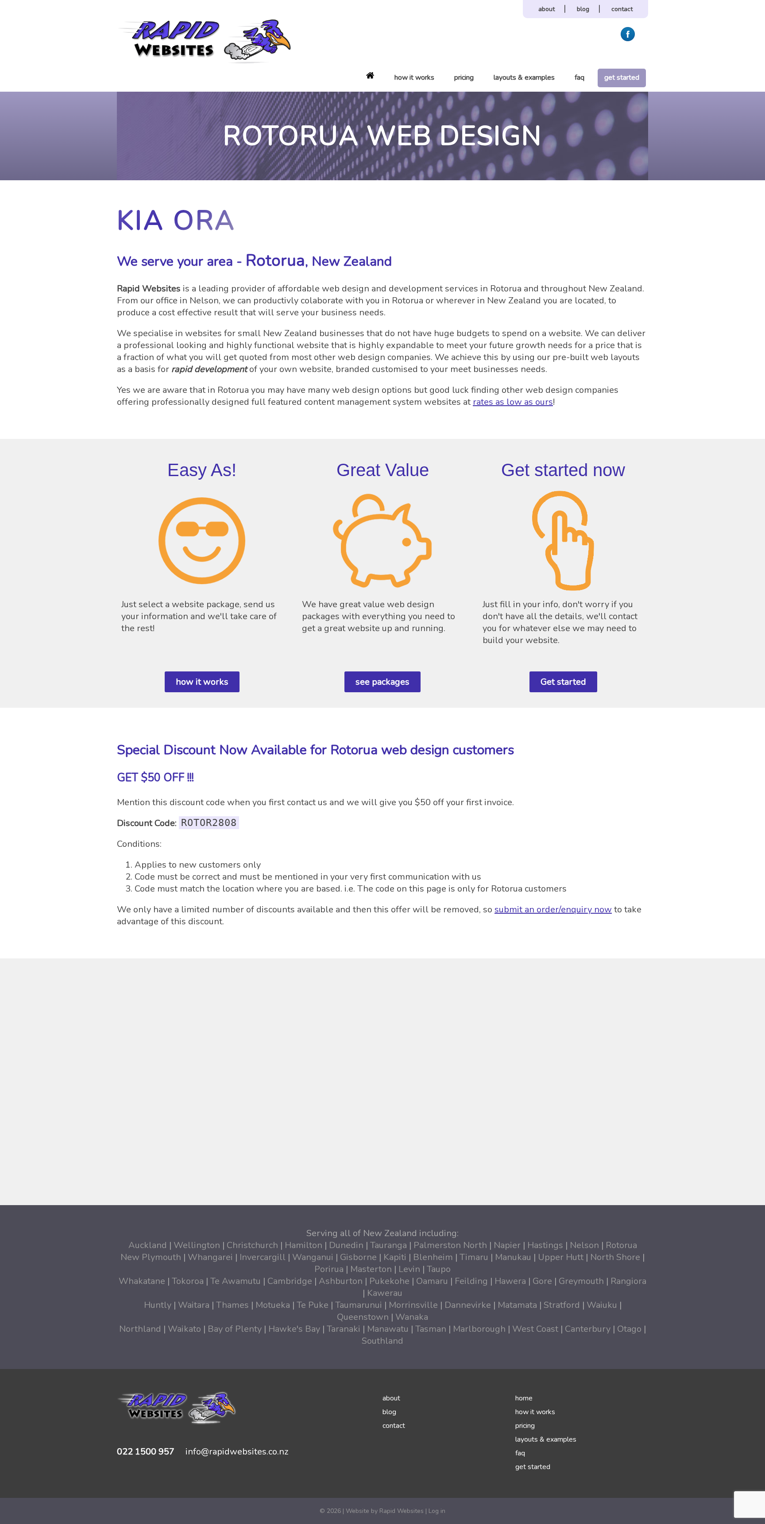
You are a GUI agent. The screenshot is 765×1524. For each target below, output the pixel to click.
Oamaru (432, 1281)
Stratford (562, 1305)
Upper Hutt (560, 1257)
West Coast (535, 1329)
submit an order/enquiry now (553, 909)
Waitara (193, 1305)
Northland (140, 1329)
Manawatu (388, 1329)
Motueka (272, 1305)
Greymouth (581, 1281)
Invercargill (263, 1257)
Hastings (545, 1245)
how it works (202, 682)
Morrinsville (413, 1305)
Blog (583, 9)
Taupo (439, 1269)
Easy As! (201, 470)
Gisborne (358, 1257)
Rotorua (621, 1245)
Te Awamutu (235, 1281)
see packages (382, 682)
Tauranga (388, 1245)
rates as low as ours (513, 402)
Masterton (371, 1269)
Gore (542, 1281)
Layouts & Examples (524, 77)
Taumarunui (358, 1305)
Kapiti (394, 1257)
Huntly (157, 1305)
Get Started (621, 77)
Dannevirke (467, 1305)
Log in (437, 1511)
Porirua (329, 1269)
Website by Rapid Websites (385, 1511)
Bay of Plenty (235, 1329)
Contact (622, 9)
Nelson (584, 1245)
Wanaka (411, 1317)
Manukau (513, 1257)
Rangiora (628, 1281)
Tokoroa (188, 1281)
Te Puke (312, 1305)
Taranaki (343, 1329)
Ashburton (341, 1281)
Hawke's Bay (294, 1329)
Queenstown (363, 1317)
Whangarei (210, 1257)
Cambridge (289, 1281)
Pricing (464, 77)
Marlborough (479, 1329)
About (546, 9)
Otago (629, 1329)
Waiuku (602, 1305)
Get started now (563, 470)
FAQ (579, 77)
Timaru (474, 1257)
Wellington (197, 1245)
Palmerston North (450, 1245)
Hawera (510, 1281)
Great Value (382, 470)
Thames (232, 1305)
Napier (507, 1245)
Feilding (471, 1281)
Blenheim (433, 1257)
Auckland (147, 1245)
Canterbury (587, 1329)
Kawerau (384, 1293)
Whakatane (142, 1281)
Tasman (430, 1329)
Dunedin (346, 1245)
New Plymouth (150, 1257)
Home (370, 75)
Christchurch (252, 1245)
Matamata (517, 1305)
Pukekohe (389, 1281)
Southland (382, 1341)
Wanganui (312, 1257)
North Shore (615, 1257)
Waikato (184, 1329)
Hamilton (303, 1245)
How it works (414, 77)
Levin (409, 1269)
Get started (563, 682)
